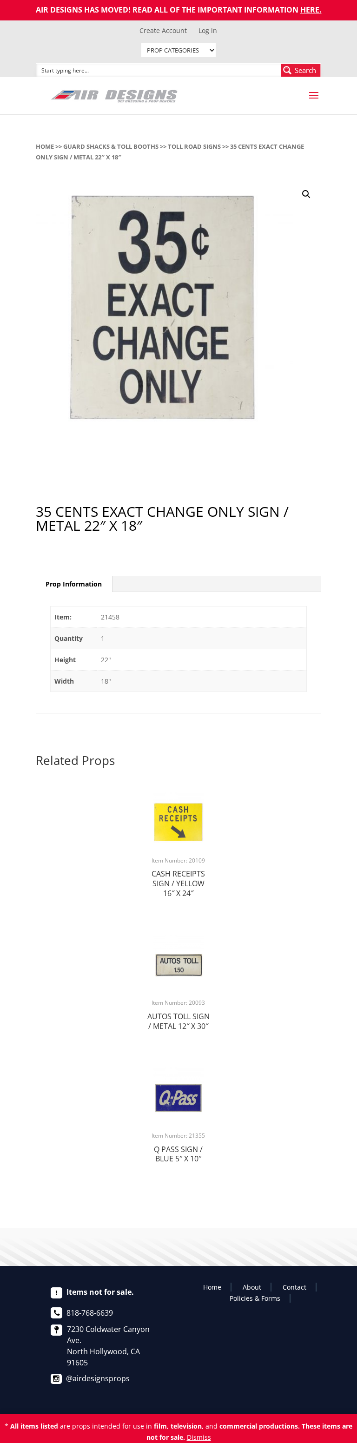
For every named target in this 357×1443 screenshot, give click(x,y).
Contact (294, 1287)
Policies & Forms (255, 1298)
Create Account (163, 30)
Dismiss (199, 1437)
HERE (309, 10)
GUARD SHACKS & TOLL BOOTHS (111, 146)
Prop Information (74, 584)
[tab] (73, 584)
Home (45, 146)
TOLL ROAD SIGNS (194, 146)
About (252, 1287)
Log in (207, 30)
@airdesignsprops (98, 1378)
